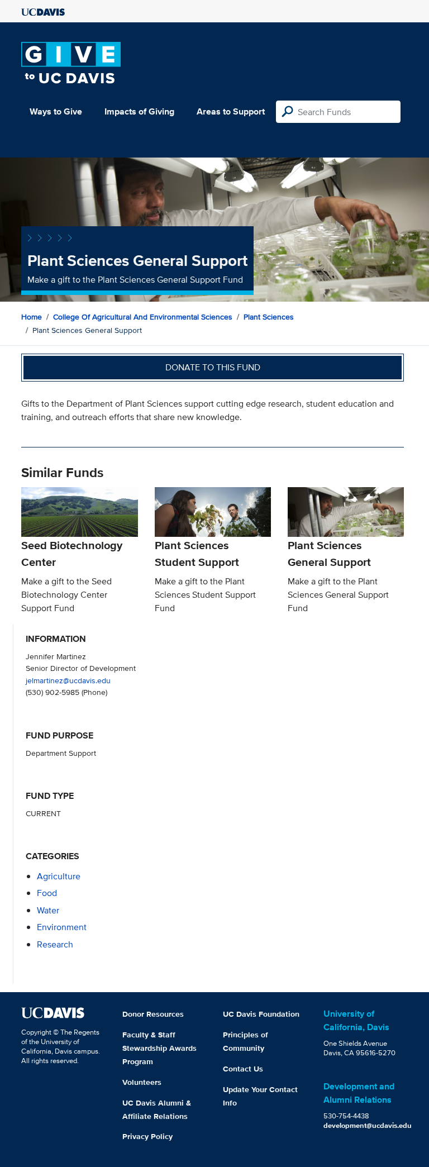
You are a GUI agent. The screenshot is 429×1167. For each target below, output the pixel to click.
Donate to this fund (212, 367)
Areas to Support (231, 111)
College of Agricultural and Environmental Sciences (142, 316)
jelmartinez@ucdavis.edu (68, 680)
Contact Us (243, 1068)
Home (31, 316)
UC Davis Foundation (261, 1014)
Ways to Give (56, 111)
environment (62, 927)
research (55, 944)
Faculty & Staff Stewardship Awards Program (159, 1048)
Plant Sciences (269, 316)
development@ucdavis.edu (367, 1125)
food (47, 893)
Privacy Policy (147, 1136)
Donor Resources (153, 1014)
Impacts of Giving (139, 111)
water (48, 910)
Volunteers (141, 1082)
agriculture (58, 876)
